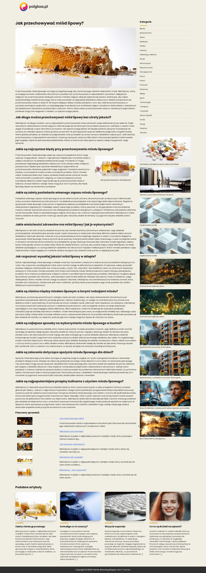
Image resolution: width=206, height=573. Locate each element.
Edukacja (144, 41)
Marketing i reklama (148, 54)
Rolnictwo (144, 89)
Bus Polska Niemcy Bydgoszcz (152, 438)
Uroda (142, 119)
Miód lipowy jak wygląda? (71, 457)
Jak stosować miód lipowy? (72, 444)
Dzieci (142, 37)
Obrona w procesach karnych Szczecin (156, 194)
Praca (142, 76)
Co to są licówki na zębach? (165, 526)
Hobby (142, 46)
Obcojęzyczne (146, 72)
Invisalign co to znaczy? (74, 526)
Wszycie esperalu (115, 526)
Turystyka (144, 111)
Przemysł (143, 85)
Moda (142, 59)
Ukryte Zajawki (146, 115)
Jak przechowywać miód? (71, 418)
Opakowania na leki (148, 225)
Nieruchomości (146, 67)
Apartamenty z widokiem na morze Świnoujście (160, 377)
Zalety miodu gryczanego (30, 526)
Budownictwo (146, 33)
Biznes (142, 28)
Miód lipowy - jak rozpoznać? (73, 470)
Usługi (142, 124)
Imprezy (143, 50)
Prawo (142, 80)
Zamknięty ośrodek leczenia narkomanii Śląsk (159, 164)
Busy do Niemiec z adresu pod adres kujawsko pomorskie (164, 408)
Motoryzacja (145, 63)
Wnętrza (143, 128)
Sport (142, 98)
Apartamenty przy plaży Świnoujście (155, 347)
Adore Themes (123, 569)
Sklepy (142, 93)
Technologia (145, 102)
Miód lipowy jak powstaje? (71, 431)
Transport (144, 106)
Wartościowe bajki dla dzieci (152, 286)
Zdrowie (143, 132)
